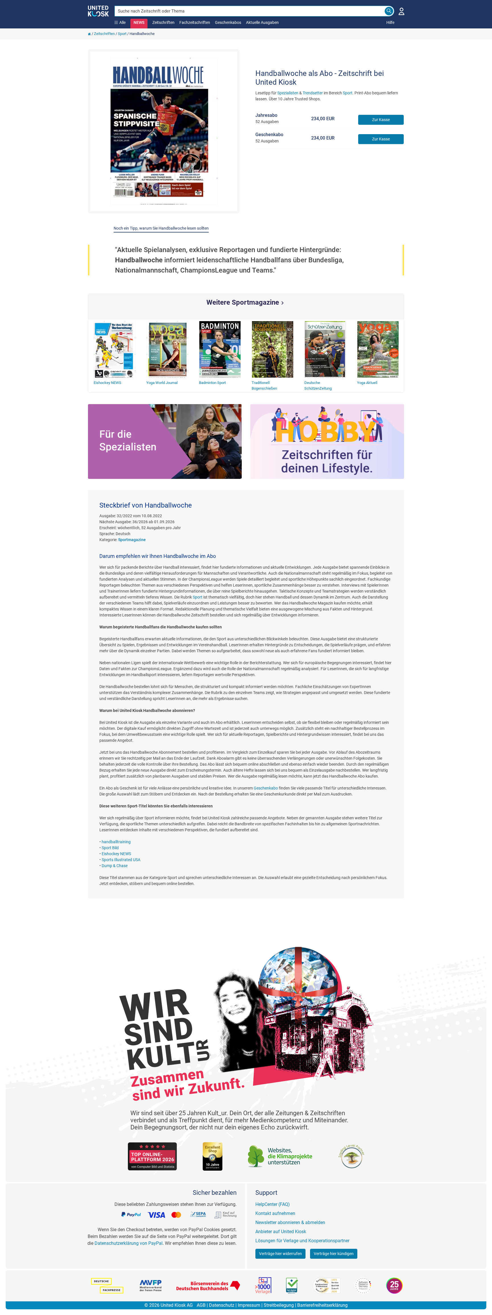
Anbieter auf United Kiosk (280, 1231)
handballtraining (116, 842)
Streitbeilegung (279, 1305)
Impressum (249, 1305)
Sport (122, 34)
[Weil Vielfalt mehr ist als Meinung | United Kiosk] (98, 10)
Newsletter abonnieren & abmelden (290, 1222)
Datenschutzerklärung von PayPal (129, 1243)
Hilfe (390, 22)
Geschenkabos (228, 22)
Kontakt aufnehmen (275, 1213)
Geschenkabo (266, 788)
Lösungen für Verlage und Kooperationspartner (302, 1240)
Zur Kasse (381, 119)
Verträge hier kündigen (334, 1253)
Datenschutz (221, 1305)
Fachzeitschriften (194, 22)
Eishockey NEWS (116, 853)
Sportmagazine (132, 539)
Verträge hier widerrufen (280, 1253)
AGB (201, 1305)
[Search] (389, 11)
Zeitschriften (163, 22)
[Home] (89, 34)
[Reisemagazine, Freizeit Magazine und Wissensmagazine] (327, 441)
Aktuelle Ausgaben (262, 22)
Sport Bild (110, 847)
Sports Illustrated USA (121, 859)
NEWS (139, 22)
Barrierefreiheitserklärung (322, 1305)
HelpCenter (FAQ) (272, 1204)
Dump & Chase (115, 865)
